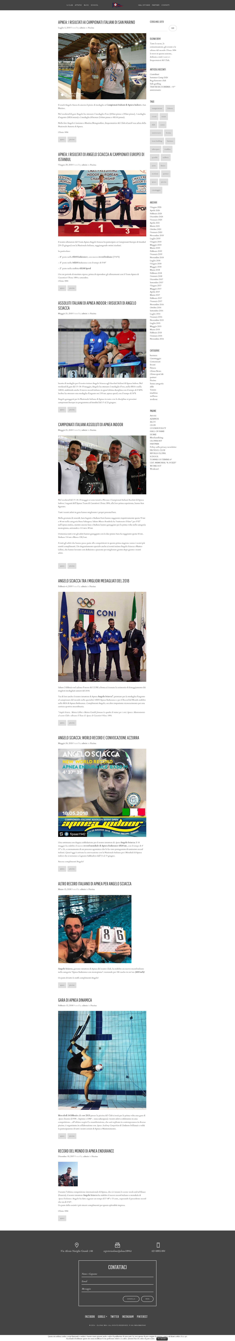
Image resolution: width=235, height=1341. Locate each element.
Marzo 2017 (155, 295)
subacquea (155, 149)
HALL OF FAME (144, 5)
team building (157, 141)
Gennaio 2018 (156, 276)
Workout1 (154, 469)
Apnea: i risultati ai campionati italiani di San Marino (96, 22)
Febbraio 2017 (156, 298)
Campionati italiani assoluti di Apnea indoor (90, 424)
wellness (166, 157)
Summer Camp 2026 (159, 77)
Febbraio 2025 (156, 213)
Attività (153, 415)
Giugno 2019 (155, 241)
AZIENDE (154, 419)
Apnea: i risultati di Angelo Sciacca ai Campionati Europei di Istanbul (101, 157)
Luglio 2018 (155, 260)
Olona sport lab (156, 374)
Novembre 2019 (157, 235)
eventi (154, 116)
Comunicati (155, 361)
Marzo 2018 (155, 270)
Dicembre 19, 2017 (66, 1156)
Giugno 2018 (155, 263)
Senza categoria (157, 383)
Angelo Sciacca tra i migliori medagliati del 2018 (93, 580)
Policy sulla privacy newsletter (163, 447)
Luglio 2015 (155, 323)
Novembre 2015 (157, 320)
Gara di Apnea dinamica (75, 999)
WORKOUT (155, 466)
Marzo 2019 (155, 248)
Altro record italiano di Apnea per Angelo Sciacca (94, 883)
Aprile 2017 (155, 292)
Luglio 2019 (155, 238)
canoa (162, 125)
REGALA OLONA (158, 453)
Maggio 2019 (155, 245)
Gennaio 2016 (156, 317)
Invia (147, 1299)
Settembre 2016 (156, 310)
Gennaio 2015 (156, 335)
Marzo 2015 (155, 329)
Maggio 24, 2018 (65, 743)
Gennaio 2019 (156, 254)
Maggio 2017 (155, 288)
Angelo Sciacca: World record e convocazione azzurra (98, 737)
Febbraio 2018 (156, 273)
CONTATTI (165, 5)
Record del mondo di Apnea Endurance (86, 1150)
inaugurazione (157, 108)
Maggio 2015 (155, 326)
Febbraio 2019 (156, 251)
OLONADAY (156, 440)
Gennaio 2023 (156, 219)
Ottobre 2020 (155, 229)
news (154, 165)
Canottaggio (155, 358)
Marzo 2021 (155, 226)
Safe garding (155, 83)
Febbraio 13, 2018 (66, 1005)
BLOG (86, 5)
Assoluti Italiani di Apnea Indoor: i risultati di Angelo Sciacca (97, 305)
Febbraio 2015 (156, 332)
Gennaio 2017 (156, 301)
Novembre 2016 (157, 304)
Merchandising (156, 437)
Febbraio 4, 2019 (65, 586)
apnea (62, 139)
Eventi (152, 364)
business (170, 141)
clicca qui (183, 1336)
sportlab (155, 157)
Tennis (153, 389)
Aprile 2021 (155, 223)
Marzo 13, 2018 (65, 889)
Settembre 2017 (156, 282)
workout (155, 174)
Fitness (153, 368)
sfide (153, 125)
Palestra (170, 108)
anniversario (156, 133)
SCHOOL (94, 5)
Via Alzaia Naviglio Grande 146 (77, 1251)
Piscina (91, 27)
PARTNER (155, 5)
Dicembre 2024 (156, 216)
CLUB (153, 425)
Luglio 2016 (155, 314)
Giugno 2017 (155, 285)
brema (168, 133)
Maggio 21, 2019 (65, 313)
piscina (71, 139)
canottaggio (156, 190)
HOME (153, 434)
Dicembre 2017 (156, 279)
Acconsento (162, 1339)
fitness (163, 165)
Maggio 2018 (155, 267)
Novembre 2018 (157, 257)
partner (166, 174)
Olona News (155, 371)
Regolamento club (158, 80)
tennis (164, 116)
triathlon (167, 149)
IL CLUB (70, 5)
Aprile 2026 (155, 210)
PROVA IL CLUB (157, 450)
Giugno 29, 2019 (65, 165)
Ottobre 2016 (155, 307)
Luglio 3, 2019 (64, 27)
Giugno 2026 (155, 207)
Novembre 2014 (157, 339)
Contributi (154, 74)
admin (82, 27)
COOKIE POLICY (158, 428)
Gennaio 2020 (156, 232)
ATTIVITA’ (78, 5)
